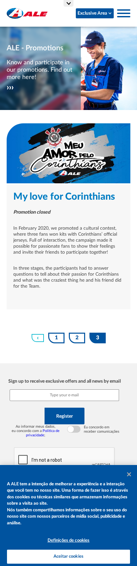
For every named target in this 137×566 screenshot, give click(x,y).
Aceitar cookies (68, 556)
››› (10, 87)
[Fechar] (129, 474)
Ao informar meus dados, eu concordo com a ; (36, 431)
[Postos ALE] (27, 13)
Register (64, 416)
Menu (123, 13)
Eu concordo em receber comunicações (101, 429)
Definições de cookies (69, 540)
